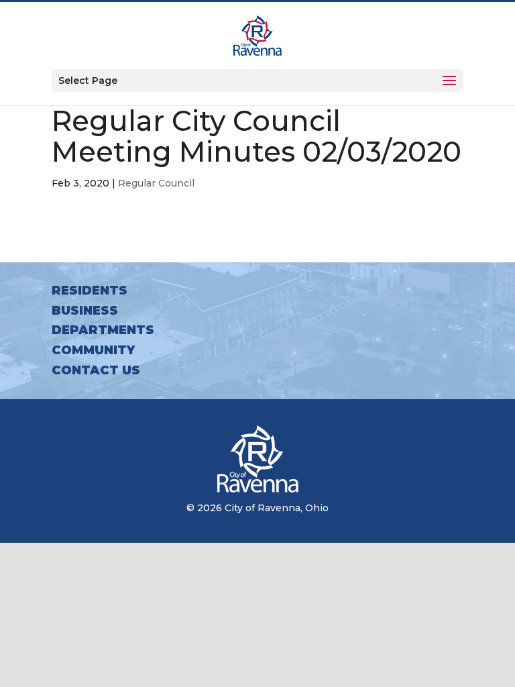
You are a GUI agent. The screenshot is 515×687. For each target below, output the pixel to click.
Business (85, 310)
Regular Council (156, 183)
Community (93, 350)
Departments (103, 330)
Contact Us (96, 370)
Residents (89, 290)
